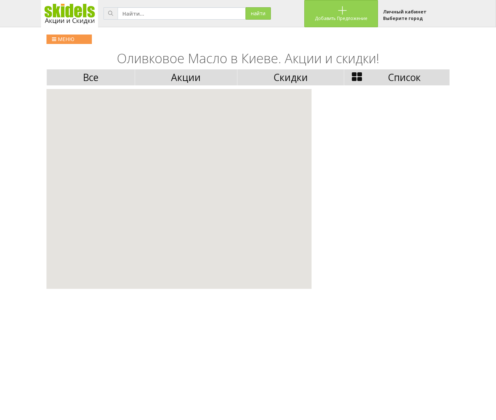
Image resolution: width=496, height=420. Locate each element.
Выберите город (403, 18)
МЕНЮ (65, 39)
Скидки (290, 77)
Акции (186, 77)
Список (404, 77)
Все (90, 77)
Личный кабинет (405, 11)
